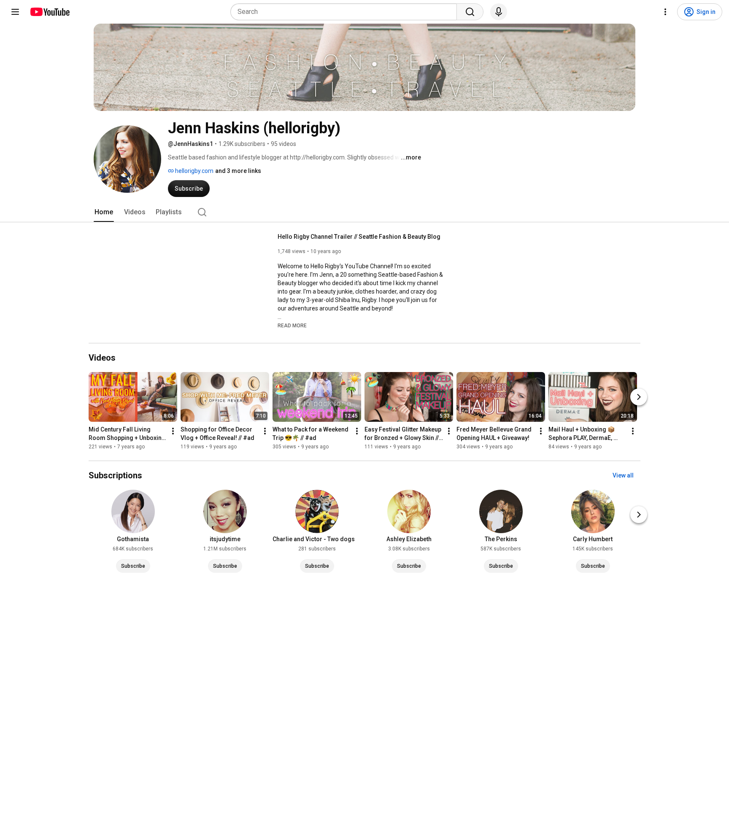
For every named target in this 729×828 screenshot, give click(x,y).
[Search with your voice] (498, 11)
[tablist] (364, 212)
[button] (292, 325)
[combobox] (346, 12)
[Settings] (665, 12)
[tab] (104, 212)
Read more (292, 326)
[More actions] (173, 431)
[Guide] (15, 12)
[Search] (469, 11)
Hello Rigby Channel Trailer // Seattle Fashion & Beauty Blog (359, 236)
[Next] (638, 396)
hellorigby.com (193, 170)
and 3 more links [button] (238, 170)
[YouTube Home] (50, 12)
